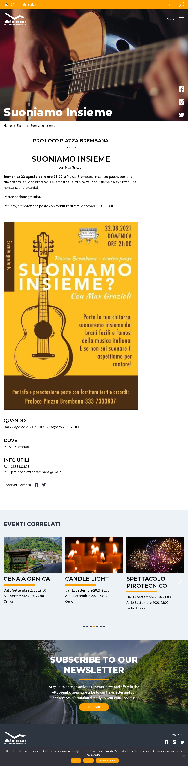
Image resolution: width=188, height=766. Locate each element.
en (169, 5)
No (88, 760)
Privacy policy (107, 760)
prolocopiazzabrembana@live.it (36, 472)
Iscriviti (32, 5)
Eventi (21, 126)
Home (8, 126)
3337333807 (20, 466)
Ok (76, 760)
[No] (183, 756)
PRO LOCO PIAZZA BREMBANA (71, 141)
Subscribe (94, 707)
